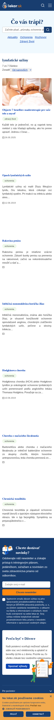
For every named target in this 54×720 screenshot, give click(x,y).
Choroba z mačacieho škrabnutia (20, 435)
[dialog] (27, 706)
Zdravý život (27, 41)
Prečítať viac (35, 706)
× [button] (51, 696)
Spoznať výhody (17, 666)
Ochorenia (26, 37)
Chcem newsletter (26, 592)
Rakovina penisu (11, 240)
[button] (27, 708)
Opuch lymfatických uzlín (16, 175)
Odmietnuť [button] (38, 714)
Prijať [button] (13, 714)
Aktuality (13, 37)
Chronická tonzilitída (14, 498)
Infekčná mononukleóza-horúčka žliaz (23, 303)
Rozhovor (40, 37)
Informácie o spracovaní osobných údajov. (26, 623)
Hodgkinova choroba (13, 370)
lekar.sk (35, 614)
